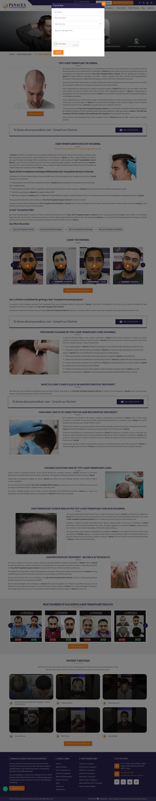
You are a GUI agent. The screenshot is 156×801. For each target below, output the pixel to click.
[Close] (103, 4)
